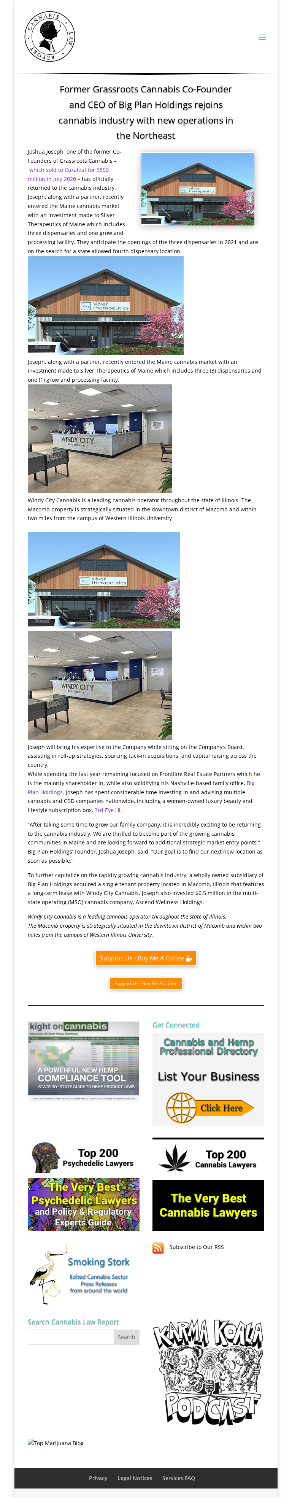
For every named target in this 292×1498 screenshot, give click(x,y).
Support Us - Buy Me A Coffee (142, 958)
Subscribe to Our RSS (197, 1246)
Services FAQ (178, 1478)
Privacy (98, 1478)
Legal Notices (134, 1478)
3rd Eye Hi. (108, 810)
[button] (106, 352)
